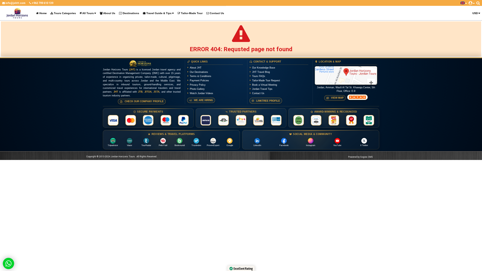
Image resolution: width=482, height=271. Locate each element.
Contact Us (216, 13)
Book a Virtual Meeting (264, 84)
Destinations (130, 13)
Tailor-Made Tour (191, 13)
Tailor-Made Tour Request (266, 80)
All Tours (88, 13)
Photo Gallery (197, 89)
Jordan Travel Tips (262, 89)
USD (475, 13)
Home (43, 13)
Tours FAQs (258, 76)
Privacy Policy (198, 84)
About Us (109, 13)
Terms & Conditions (200, 76)
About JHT (195, 67)
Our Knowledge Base (263, 67)
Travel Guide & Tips (159, 13)
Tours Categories (64, 13)
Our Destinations (199, 72)
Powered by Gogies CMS (360, 157)
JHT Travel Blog (261, 72)
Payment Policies (199, 80)
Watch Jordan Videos (201, 93)
